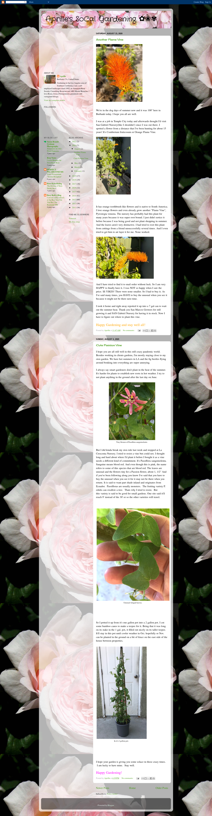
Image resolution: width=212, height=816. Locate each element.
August (77, 148)
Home (132, 788)
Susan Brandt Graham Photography (53, 144)
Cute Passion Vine (109, 345)
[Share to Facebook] (152, 330)
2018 (74, 179)
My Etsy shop (74, 221)
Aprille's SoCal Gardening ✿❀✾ (101, 19)
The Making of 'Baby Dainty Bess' (54, 187)
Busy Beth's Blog (54, 195)
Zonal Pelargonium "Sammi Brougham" (54, 175)
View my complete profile (54, 100)
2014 (74, 195)
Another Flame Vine (109, 39)
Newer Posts (102, 788)
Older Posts (162, 788)
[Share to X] (149, 330)
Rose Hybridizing (54, 183)
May (76, 163)
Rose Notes (51, 157)
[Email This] (144, 330)
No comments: (129, 330)
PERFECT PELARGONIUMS (55, 170)
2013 (74, 199)
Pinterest (72, 218)
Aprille (63, 76)
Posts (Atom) (112, 794)
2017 (74, 184)
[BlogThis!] (146, 330)
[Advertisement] (66, 50)
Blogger (111, 805)
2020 (74, 145)
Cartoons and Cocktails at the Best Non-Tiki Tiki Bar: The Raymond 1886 (55, 201)
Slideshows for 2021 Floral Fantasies (54, 149)
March (77, 167)
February (78, 171)
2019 (74, 176)
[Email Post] (139, 330)
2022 (74, 141)
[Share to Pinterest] (155, 330)
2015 (74, 191)
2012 (74, 203)
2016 (74, 187)
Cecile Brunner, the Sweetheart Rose (54, 161)
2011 (74, 207)
